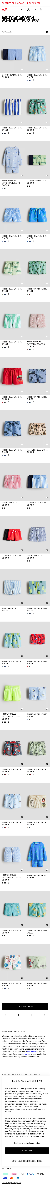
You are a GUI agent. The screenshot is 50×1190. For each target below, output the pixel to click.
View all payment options (11, 1183)
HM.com (6, 1074)
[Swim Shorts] (12, 587)
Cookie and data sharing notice (27, 1143)
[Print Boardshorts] (37, 54)
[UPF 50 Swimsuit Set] (12, 160)
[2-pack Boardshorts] (37, 482)
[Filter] (46, 32)
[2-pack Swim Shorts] (12, 54)
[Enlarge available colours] (28, 186)
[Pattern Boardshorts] (37, 321)
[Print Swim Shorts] (37, 268)
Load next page (25, 1006)
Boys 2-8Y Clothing (28, 1074)
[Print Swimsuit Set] (37, 854)
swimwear (31, 1051)
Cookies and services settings (27, 1161)
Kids (14, 1074)
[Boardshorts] (12, 482)
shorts (26, 1054)
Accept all (27, 1151)
